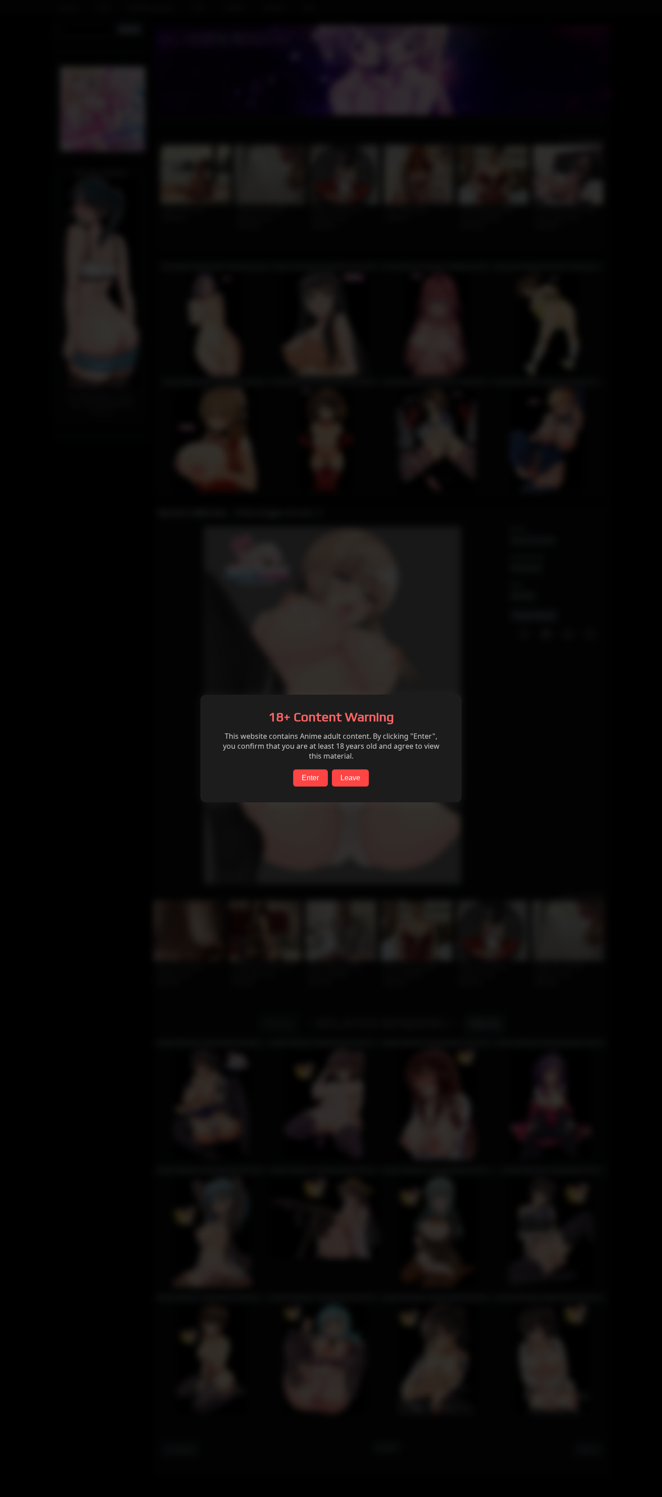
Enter (310, 778)
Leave (350, 778)
